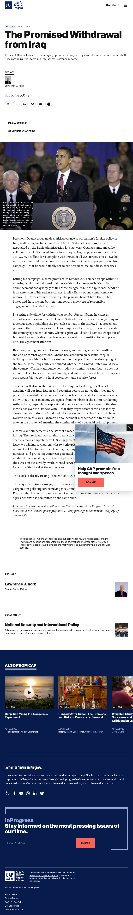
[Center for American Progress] (9, 5)
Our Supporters (12, 906)
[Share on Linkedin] (24, 104)
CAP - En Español (13, 902)
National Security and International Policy (42, 624)
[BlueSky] (42, 793)
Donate (111, 5)
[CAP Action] (15, 876)
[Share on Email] (40, 104)
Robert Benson (65, 732)
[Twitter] (7, 793)
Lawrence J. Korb (24, 506)
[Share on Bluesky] (32, 104)
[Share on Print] (48, 104)
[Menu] (125, 5)
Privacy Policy (11, 898)
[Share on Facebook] (16, 104)
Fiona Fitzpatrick (12, 732)
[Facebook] (14, 793)
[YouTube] (21, 793)
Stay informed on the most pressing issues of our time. (62, 826)
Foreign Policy (22, 95)
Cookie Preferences (14, 909)
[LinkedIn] (34, 793)
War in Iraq (101, 511)
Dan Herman (78, 732)
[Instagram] (27, 793)
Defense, (10, 95)
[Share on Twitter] (8, 104)
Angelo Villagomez (29, 732)
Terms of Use (11, 894)
